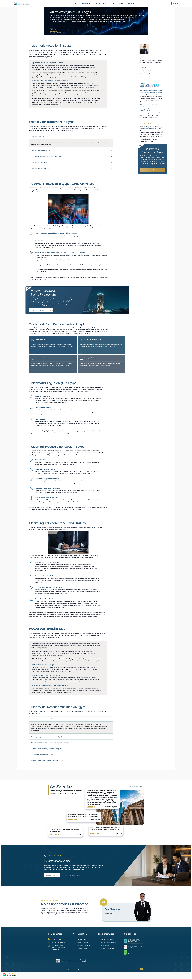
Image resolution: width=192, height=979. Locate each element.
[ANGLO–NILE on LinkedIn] (143, 966)
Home (76, 3)
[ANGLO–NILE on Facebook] (141, 966)
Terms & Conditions (107, 946)
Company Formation (83, 943)
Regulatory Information (108, 940)
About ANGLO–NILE (107, 936)
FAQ (113, 3)
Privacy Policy (105, 943)
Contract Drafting (82, 940)
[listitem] (134, 938)
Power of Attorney (82, 946)
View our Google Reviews (135, 786)
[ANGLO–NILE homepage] (25, 3)
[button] (9, 974)
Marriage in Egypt (82, 936)
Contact (121, 3)
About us (131, 3)
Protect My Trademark (153, 170)
